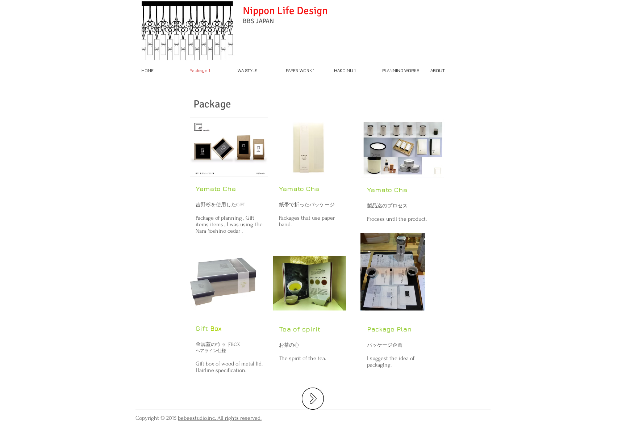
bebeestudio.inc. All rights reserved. (220, 418)
